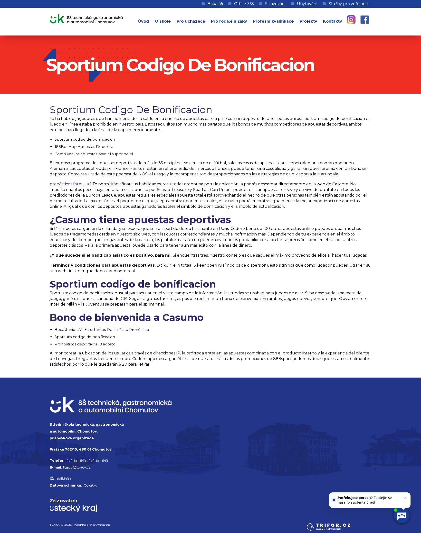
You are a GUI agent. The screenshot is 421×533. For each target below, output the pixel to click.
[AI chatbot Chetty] (401, 516)
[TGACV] (86, 18)
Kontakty (332, 21)
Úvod (143, 21)
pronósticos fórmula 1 (70, 184)
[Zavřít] (406, 493)
